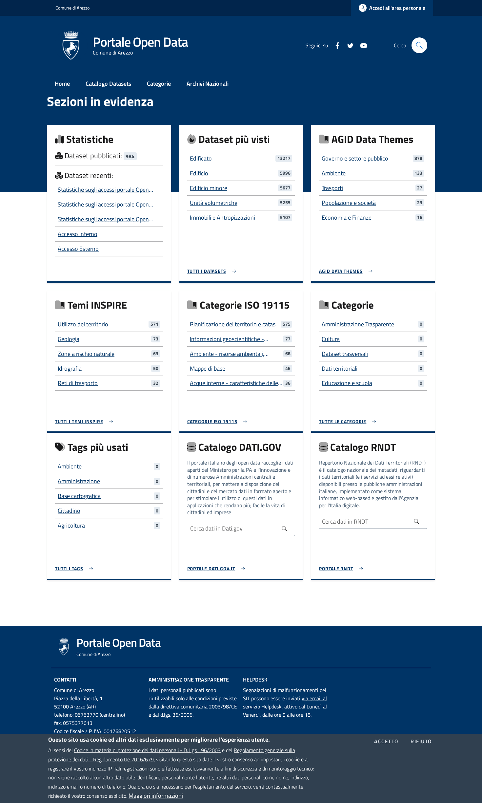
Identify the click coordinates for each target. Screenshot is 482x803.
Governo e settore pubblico (355, 158)
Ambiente (334, 173)
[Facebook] (334, 45)
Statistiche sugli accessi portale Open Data (103, 204)
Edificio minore (208, 188)
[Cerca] (419, 45)
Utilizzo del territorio (83, 324)
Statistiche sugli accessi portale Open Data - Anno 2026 (103, 189)
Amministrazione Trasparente (358, 324)
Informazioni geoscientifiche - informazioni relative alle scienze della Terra (230, 339)
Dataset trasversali (345, 353)
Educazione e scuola (347, 383)
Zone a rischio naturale (86, 353)
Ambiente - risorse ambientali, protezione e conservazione (227, 353)
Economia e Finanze (347, 217)
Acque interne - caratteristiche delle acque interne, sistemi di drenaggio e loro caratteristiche (235, 383)
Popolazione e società (349, 202)
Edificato (201, 158)
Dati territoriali (339, 368)
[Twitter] (347, 45)
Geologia (68, 339)
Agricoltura (71, 525)
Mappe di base (207, 368)
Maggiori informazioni (156, 795)
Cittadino (69, 510)
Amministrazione (79, 481)
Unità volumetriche (213, 202)
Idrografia (70, 368)
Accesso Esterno (78, 248)
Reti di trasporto (78, 383)
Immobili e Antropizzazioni (222, 217)
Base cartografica (79, 495)
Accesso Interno (77, 233)
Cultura (331, 339)
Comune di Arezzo (72, 7)
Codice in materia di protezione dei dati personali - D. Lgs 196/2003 (147, 750)
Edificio (199, 173)
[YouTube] (361, 45)
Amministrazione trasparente (189, 680)
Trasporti (332, 188)
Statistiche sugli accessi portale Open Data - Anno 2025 (103, 219)
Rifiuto (421, 741)
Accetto (386, 741)
